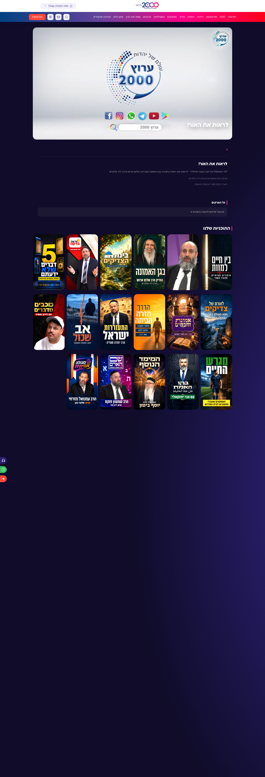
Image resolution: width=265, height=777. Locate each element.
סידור (182, 17)
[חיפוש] (66, 17)
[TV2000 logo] (153, 6)
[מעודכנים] (3, 478)
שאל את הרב (133, 17)
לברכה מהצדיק (102, 17)
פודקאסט (211, 17)
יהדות (200, 17)
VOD (222, 17)
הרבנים (147, 17)
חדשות (232, 17)
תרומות (37, 17)
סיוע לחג (118, 17)
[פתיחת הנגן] (3, 460)
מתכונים (172, 17)
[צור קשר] (58, 17)
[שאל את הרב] (3, 469)
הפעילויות (159, 17)
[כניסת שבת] (50, 17)
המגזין (191, 17)
